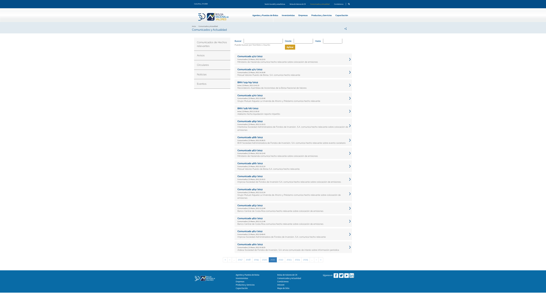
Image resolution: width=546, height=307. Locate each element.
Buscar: (238, 41)
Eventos (201, 83)
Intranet (280, 284)
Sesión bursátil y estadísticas (275, 4)
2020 (264, 259)
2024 (297, 259)
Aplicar (290, 47)
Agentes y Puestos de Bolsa (265, 15)
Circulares (203, 64)
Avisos (201, 55)
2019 (256, 259)
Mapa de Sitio (283, 288)
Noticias (202, 74)
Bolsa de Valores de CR (298, 4)
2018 (248, 259)
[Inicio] (214, 17)
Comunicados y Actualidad (320, 4)
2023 (289, 259)
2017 (240, 259)
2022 (281, 259)
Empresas (303, 15)
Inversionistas (288, 15)
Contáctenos (338, 4)
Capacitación (341, 15)
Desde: (288, 41)
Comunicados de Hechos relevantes (212, 44)
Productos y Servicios (321, 15)
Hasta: (318, 41)
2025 (305, 259)
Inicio (194, 26)
